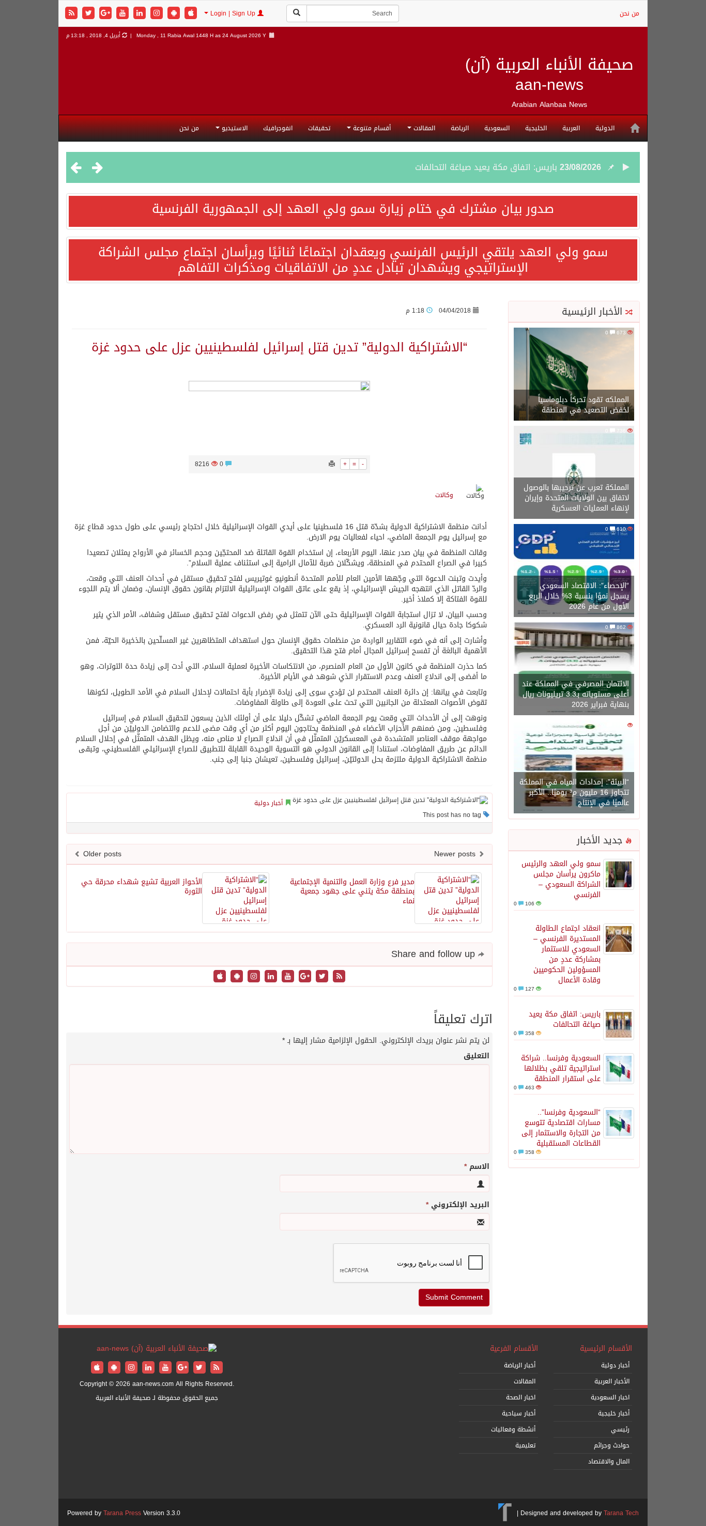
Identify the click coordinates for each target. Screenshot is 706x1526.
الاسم (476, 1167)
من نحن (629, 13)
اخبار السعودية (610, 1397)
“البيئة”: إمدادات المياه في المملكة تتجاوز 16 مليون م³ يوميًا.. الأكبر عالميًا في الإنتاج (574, 792)
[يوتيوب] (123, 14)
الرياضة (460, 128)
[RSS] (72, 14)
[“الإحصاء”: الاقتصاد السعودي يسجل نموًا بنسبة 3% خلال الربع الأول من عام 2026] (574, 571)
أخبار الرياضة (519, 1365)
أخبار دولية (268, 803)
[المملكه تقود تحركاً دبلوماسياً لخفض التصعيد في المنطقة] (574, 375)
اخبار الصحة (520, 1397)
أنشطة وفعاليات (513, 1429)
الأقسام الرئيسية (606, 1348)
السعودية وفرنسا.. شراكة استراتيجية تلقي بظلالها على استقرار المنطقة (561, 1068)
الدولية (605, 128)
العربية (571, 128)
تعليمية (525, 1445)
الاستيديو (234, 128)
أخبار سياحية (518, 1413)
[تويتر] (89, 14)
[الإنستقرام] (157, 14)
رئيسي (620, 1429)
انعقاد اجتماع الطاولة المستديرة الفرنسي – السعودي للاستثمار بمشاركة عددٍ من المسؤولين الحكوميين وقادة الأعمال (567, 954)
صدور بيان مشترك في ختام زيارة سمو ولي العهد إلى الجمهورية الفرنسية (353, 209)
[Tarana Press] (505, 1513)
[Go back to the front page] (157, 1350)
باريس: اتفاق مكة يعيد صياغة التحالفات (486, 167)
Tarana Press (122, 1513)
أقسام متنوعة (371, 128)
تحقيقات (319, 128)
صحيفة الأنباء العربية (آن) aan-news (549, 74)
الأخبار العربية (612, 1381)
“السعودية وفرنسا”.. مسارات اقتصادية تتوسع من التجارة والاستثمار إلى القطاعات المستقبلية (561, 1127)
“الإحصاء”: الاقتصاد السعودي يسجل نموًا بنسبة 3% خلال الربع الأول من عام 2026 (579, 596)
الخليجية (536, 128)
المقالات (423, 128)
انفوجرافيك (278, 128)
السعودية (497, 128)
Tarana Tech (621, 1513)
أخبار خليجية (614, 1413)
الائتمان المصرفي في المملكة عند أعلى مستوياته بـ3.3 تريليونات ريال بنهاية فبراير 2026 (575, 694)
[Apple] (190, 14)
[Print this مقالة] (332, 464)
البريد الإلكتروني (457, 1205)
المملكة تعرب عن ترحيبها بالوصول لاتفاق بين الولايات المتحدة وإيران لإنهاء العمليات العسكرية (576, 498)
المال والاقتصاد (609, 1461)
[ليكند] (140, 14)
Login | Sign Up (232, 13)
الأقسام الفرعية (514, 1348)
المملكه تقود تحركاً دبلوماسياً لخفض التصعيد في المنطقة (583, 405)
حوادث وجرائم (612, 1445)
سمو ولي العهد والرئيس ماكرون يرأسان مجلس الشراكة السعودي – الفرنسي (561, 879)
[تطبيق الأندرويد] (174, 14)
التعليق (476, 1056)
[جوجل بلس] (106, 14)
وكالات (444, 495)
